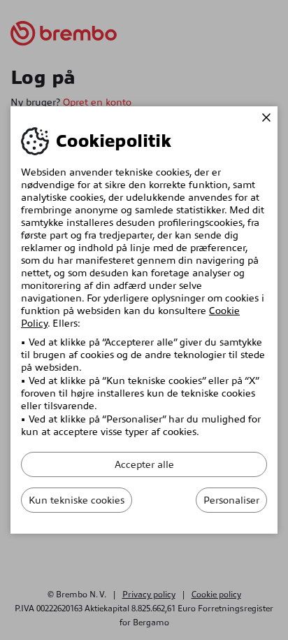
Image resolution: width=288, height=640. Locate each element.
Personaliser (231, 500)
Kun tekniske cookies (76, 500)
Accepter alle (144, 464)
